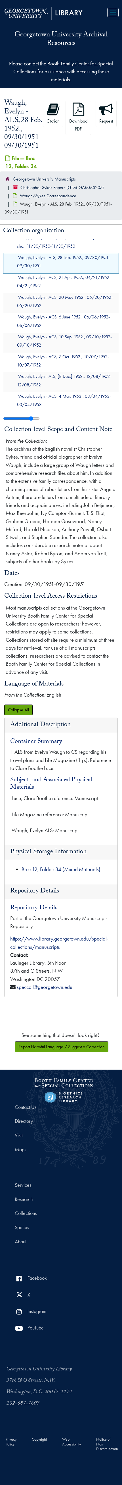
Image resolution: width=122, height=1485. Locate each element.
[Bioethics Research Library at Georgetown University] (63, 1096)
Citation (53, 121)
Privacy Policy (11, 1441)
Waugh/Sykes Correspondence (48, 196)
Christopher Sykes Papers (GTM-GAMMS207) (62, 187)
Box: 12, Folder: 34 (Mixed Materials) (61, 869)
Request (106, 121)
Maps (20, 1149)
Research (24, 1199)
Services (23, 1185)
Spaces (22, 1227)
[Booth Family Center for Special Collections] (63, 1082)
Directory (24, 1121)
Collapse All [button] (18, 710)
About (20, 1241)
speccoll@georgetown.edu (44, 987)
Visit (19, 1135)
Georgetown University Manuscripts (44, 179)
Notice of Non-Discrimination (107, 1444)
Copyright (39, 1439)
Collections (26, 1213)
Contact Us (25, 1107)
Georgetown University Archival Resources (61, 39)
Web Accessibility (71, 1441)
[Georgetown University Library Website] (44, 12)
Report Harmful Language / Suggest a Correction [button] (61, 1047)
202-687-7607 (23, 1403)
